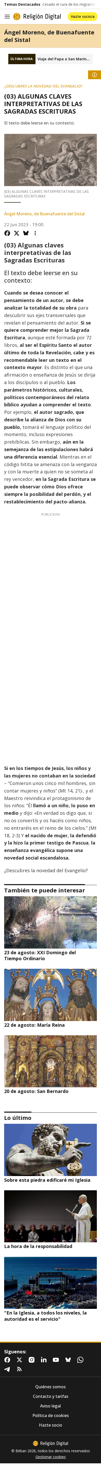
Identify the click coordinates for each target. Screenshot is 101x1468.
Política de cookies (50, 1415)
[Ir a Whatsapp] (81, 1360)
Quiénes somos (50, 1387)
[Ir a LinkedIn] (45, 1360)
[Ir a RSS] (20, 1369)
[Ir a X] (20, 1360)
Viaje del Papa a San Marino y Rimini (65, 59)
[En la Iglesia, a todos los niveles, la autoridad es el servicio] (50, 1283)
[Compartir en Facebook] (7, 233)
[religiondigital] (50, 1443)
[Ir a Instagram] (32, 1360)
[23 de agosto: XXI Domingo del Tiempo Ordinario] (50, 922)
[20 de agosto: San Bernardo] (50, 1061)
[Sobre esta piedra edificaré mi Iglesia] (50, 1150)
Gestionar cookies (50, 1457)
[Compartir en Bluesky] (26, 233)
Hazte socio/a (83, 16)
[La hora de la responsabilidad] (50, 1216)
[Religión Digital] (37, 16)
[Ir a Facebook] (8, 1360)
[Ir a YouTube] (57, 1360)
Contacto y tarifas (50, 1396)
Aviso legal (50, 1406)
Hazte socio (50, 1425)
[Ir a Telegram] (8, 1369)
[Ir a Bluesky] (69, 1360)
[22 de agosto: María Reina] (50, 995)
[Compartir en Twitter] (16, 233)
